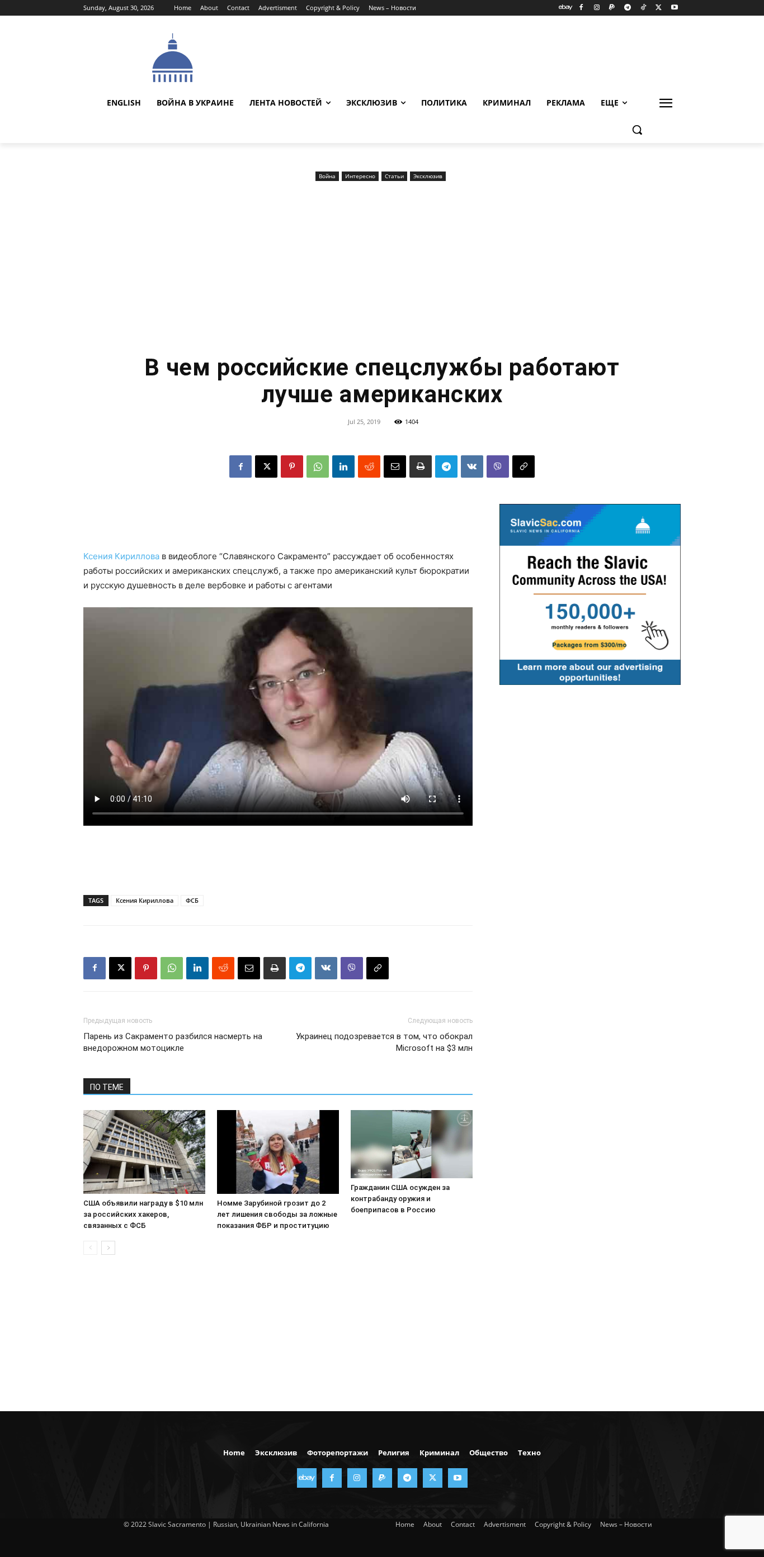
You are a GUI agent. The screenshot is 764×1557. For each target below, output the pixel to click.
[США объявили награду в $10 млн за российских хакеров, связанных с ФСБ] (144, 1152)
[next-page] (108, 1248)
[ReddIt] (369, 466)
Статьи (394, 176)
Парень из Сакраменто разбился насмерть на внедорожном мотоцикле (172, 1042)
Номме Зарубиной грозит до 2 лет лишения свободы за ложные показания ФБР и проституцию (277, 1214)
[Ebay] (565, 8)
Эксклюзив (427, 176)
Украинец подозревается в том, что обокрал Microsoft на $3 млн (384, 1042)
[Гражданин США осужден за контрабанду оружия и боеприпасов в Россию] (412, 1144)
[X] (658, 8)
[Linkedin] (343, 466)
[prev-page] (90, 1248)
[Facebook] (580, 8)
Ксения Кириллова (121, 556)
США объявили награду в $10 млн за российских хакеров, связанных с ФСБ (143, 1214)
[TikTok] (643, 8)
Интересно (360, 176)
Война (327, 176)
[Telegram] (627, 8)
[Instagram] (596, 8)
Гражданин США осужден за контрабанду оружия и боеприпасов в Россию (400, 1198)
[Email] (395, 466)
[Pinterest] (292, 466)
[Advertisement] (465, 56)
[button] (637, 129)
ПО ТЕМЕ (107, 1087)
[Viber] (498, 466)
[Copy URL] (523, 466)
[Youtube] (674, 8)
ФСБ (192, 900)
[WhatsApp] (317, 466)
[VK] (472, 466)
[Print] (420, 466)
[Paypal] (612, 8)
